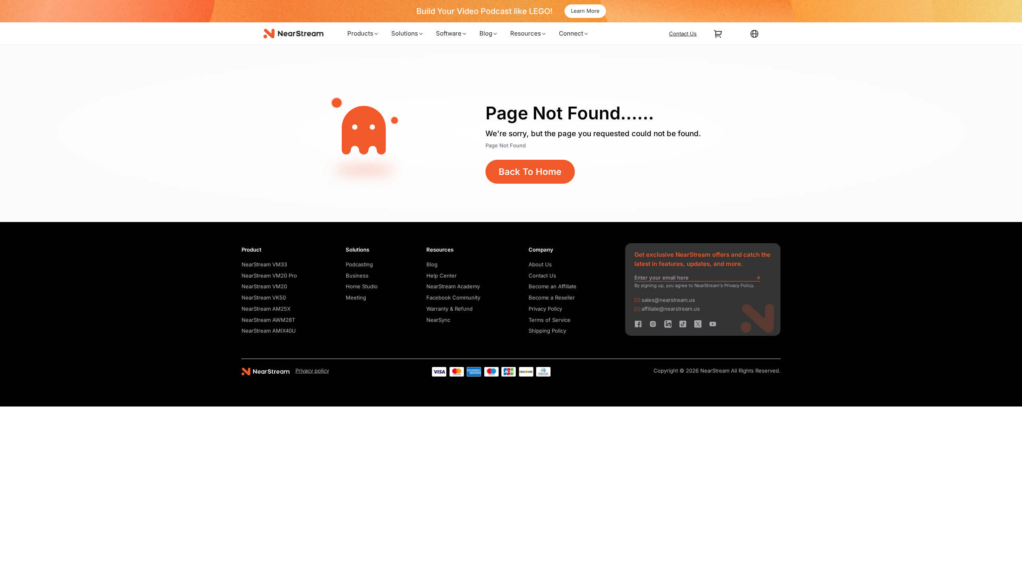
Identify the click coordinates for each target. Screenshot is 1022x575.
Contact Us (542, 275)
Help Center (441, 275)
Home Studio (362, 286)
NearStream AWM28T (268, 320)
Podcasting (359, 264)
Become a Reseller (552, 297)
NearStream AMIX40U (269, 330)
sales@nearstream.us (668, 300)
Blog (432, 264)
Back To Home (530, 171)
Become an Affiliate (552, 286)
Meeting (356, 297)
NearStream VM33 (264, 264)
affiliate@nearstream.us (671, 308)
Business (357, 275)
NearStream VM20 (264, 286)
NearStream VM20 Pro (269, 275)
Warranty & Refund (449, 308)
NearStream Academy (453, 286)
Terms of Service (549, 320)
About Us (540, 264)
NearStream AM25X (266, 308)
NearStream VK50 (264, 297)
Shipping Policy (547, 330)
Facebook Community (453, 297)
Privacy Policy (545, 308)
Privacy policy (312, 370)
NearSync (438, 320)
